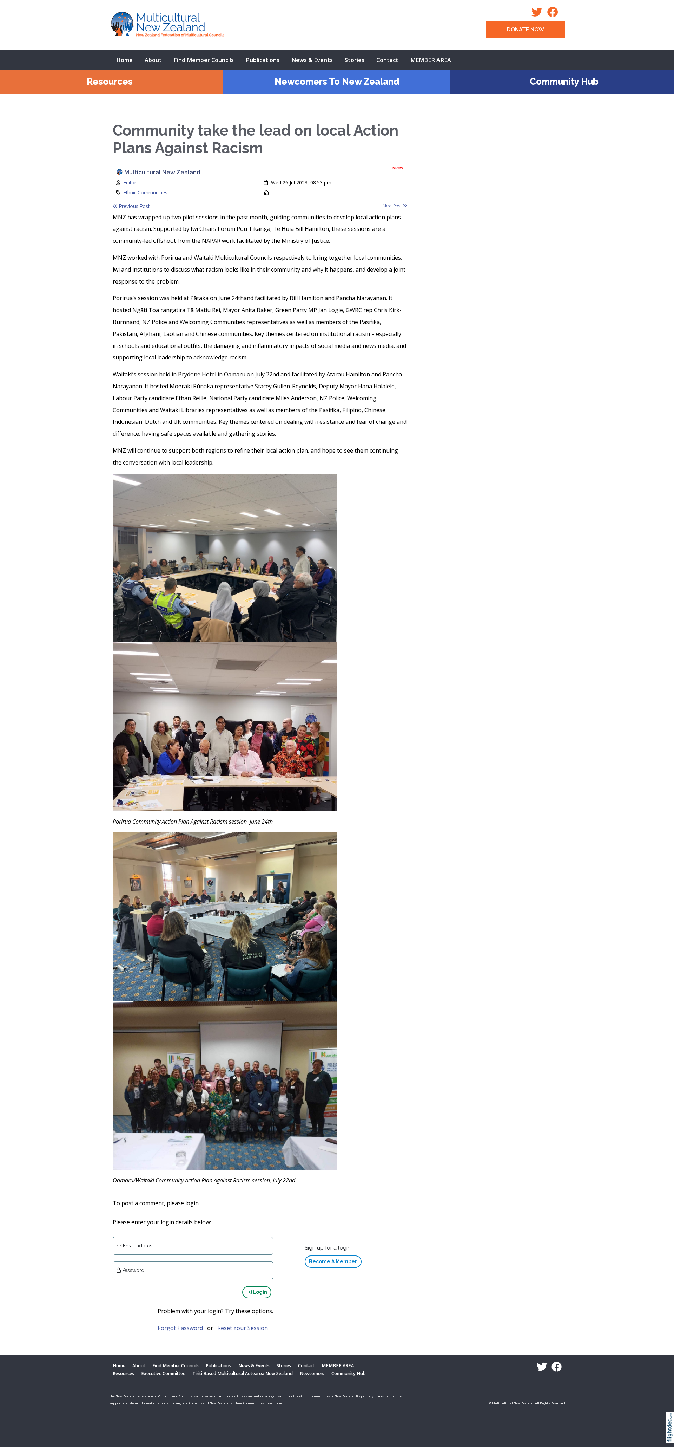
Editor (130, 182)
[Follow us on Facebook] (554, 14)
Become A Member (333, 1261)
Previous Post (134, 206)
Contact (387, 60)
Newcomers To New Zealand (337, 81)
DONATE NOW (525, 29)
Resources (110, 81)
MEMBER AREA (430, 60)
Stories (354, 60)
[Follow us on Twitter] (538, 14)
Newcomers (312, 1373)
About (153, 60)
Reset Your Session (242, 1328)
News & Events (312, 60)
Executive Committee (163, 1373)
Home (124, 60)
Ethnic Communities (145, 192)
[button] (671, 1436)
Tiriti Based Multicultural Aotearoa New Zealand (242, 1373)
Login (259, 1292)
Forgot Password (180, 1328)
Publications (262, 60)
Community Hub (564, 81)
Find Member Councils (204, 60)
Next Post (393, 205)
